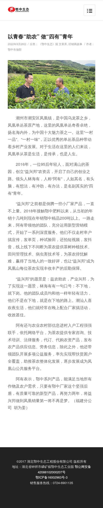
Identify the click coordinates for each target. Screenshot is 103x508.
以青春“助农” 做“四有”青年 (40, 36)
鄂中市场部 (15, 49)
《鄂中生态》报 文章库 (53, 44)
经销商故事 (75, 44)
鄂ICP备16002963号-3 (52, 477)
